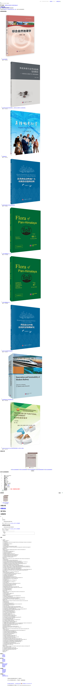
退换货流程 (4, 670)
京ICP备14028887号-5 (10, 683)
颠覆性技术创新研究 (8, 5)
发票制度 (3, 659)
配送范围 (3, 665)
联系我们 (3, 655)
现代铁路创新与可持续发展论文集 (7, 399)
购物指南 (3, 661)
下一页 (16, 523)
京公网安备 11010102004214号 (27, 683)
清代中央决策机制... (6, 502)
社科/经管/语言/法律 (10, 9)
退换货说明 (4, 669)
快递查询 (3, 666)
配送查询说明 (4, 664)
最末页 (19, 523)
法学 (15, 9)
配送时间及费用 (4, 663)
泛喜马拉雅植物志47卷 (6, 302)
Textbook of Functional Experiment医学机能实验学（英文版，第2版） (13, 448)
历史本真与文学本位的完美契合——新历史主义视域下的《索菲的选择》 (14, 107)
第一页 (12, 523)
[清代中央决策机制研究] (31, 468)
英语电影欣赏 (4, 156)
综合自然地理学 (4, 59)
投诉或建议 (4, 671)
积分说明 (3, 660)
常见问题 (3, 656)
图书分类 (5, 9)
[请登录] (51, 1)
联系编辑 (32, 470)
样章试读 (3, 508)
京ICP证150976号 (18, 683)
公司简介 (3, 654)
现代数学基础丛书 (15, 5)
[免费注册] (58, 1)
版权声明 (3, 672)
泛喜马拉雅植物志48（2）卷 (6, 253)
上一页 (14, 523)
